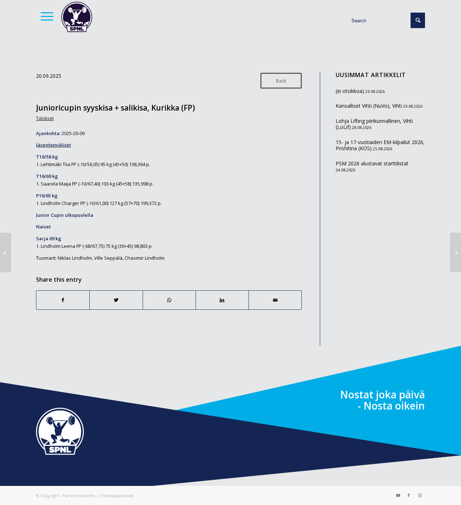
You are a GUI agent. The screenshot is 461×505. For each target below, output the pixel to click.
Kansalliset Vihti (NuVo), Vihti (369, 105)
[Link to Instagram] (419, 495)
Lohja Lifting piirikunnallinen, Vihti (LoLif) (374, 124)
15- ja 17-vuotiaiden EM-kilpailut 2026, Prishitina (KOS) (380, 145)
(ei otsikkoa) (350, 91)
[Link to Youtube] (398, 495)
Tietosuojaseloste (117, 495)
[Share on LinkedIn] (222, 300)
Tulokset (45, 118)
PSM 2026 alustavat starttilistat (372, 163)
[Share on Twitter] (116, 300)
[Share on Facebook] (62, 300)
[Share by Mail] (275, 300)
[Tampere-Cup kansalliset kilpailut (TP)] (5, 252)
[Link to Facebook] (408, 495)
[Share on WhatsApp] (169, 300)
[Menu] (44, 16)
